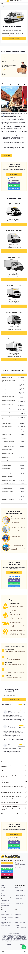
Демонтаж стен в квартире (20, 915)
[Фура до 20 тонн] (14, 346)
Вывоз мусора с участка (5, 920)
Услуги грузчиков (18, 888)
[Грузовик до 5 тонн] (14, 293)
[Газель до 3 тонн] (14, 265)
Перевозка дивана (18, 898)
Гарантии (3, 888)
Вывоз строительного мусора (7, 914)
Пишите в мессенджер (7, 3)
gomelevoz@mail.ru (19, 860)
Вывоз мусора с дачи (5, 919)
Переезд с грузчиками (5, 903)
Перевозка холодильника (20, 895)
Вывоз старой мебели (5, 912)
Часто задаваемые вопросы (6, 892)
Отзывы (2, 890)
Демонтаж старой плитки (20, 920)
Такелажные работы (19, 896)
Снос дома (17, 925)
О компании (3, 885)
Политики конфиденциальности (14, 933)
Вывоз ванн (3, 929)
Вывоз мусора (3, 911)
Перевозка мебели (19, 892)
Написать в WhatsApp (14, 185)
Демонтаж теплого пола (20, 922)
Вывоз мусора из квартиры (6, 915)
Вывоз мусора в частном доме (7, 917)
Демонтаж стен (18, 914)
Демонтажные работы (19, 911)
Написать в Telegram (14, 188)
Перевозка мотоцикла (19, 903)
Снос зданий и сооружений (20, 927)
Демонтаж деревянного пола (21, 919)
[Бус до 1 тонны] (14, 211)
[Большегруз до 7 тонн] (14, 319)
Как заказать (3, 887)
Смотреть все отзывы (14, 699)
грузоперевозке (6, 115)
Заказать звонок (23, 3)
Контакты (3, 895)
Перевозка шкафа (18, 900)
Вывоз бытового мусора (5, 925)
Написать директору (21, 870)
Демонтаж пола (18, 917)
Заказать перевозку (7, 862)
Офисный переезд (4, 902)
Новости (2, 893)
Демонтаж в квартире (19, 912)
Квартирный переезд (5, 900)
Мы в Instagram (7, 874)
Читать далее (6, 155)
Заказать (14, 224)
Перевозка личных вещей (20, 893)
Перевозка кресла (19, 901)
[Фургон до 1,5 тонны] (14, 238)
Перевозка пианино (19, 890)
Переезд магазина (5, 905)
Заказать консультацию (14, 38)
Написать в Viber (14, 182)
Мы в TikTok (7, 877)
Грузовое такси (18, 887)
